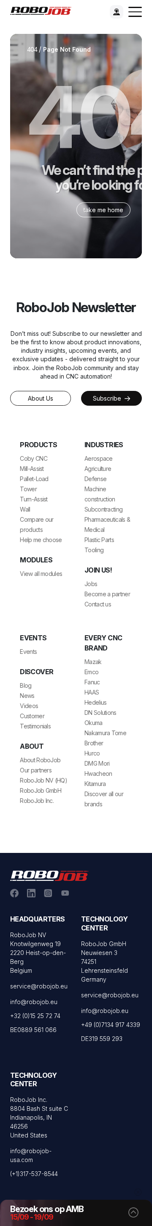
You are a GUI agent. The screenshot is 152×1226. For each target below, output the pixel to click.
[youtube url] (65, 893)
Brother (93, 743)
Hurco (92, 753)
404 (32, 49)
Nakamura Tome (105, 732)
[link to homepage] (43, 10)
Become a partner (107, 594)
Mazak (93, 661)
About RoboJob (40, 760)
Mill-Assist (31, 468)
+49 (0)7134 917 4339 (110, 1024)
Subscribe (108, 398)
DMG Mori (96, 763)
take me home (103, 209)
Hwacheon (98, 773)
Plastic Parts (99, 539)
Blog (25, 685)
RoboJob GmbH (40, 790)
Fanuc (92, 682)
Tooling (93, 549)
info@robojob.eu (33, 1001)
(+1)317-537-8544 (34, 1173)
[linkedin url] (31, 893)
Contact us (97, 604)
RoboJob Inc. (37, 800)
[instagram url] (48, 893)
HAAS (91, 692)
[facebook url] (14, 893)
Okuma (93, 722)
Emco (91, 671)
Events (28, 651)
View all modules (41, 573)
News (27, 695)
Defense (95, 478)
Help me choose (41, 539)
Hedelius (95, 702)
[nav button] (135, 12)
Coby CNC (33, 458)
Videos (29, 705)
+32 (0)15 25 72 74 (35, 1015)
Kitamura (95, 783)
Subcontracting (103, 509)
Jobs (90, 583)
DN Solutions (100, 712)
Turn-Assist (33, 499)
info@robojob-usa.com (31, 1155)
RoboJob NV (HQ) (43, 780)
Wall (25, 509)
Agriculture (97, 468)
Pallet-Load (34, 478)
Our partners (36, 770)
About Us (40, 398)
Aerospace (98, 458)
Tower (28, 489)
